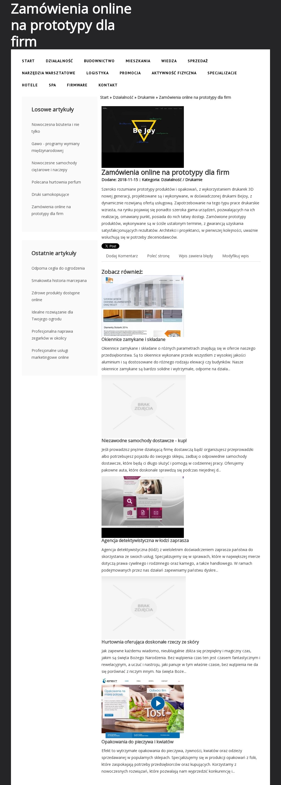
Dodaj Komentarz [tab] (122, 255)
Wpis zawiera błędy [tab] (196, 255)
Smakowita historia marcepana (59, 280)
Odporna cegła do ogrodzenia (58, 268)
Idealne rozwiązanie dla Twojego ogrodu (52, 315)
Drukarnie (146, 97)
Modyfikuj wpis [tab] (235, 255)
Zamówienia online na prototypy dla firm (51, 210)
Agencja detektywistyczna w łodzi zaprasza (145, 540)
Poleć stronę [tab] (158, 255)
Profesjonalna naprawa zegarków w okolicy (52, 335)
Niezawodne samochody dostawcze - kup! (144, 440)
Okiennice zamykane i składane (133, 339)
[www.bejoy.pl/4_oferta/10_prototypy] (143, 109)
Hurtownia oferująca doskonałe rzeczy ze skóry (150, 642)
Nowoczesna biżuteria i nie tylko (55, 128)
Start (104, 97)
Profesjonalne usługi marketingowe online (50, 354)
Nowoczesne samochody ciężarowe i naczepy (54, 166)
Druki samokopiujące (50, 194)
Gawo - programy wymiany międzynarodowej (56, 147)
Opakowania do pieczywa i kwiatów (137, 742)
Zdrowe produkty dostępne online (56, 296)
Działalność (123, 97)
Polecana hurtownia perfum (56, 182)
